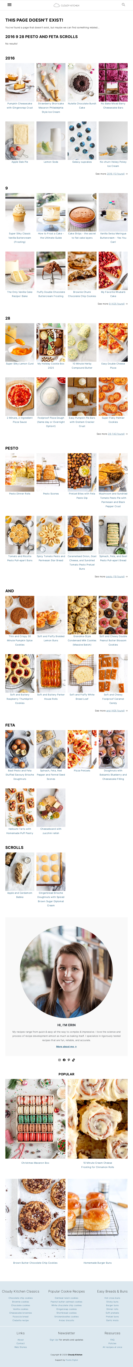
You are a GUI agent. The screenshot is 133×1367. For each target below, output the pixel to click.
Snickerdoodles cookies (66, 1316)
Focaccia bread (21, 1316)
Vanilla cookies (20, 1309)
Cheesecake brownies (20, 1313)
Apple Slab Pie (20, 162)
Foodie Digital (72, 1360)
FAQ (112, 1339)
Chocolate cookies (20, 1305)
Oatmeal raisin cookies (66, 1298)
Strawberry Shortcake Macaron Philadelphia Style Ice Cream (51, 107)
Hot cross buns (112, 1298)
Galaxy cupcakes (82, 162)
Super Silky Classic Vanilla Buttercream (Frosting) (19, 237)
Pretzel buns (112, 1316)
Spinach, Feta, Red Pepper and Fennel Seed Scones (51, 774)
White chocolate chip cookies (66, 1305)
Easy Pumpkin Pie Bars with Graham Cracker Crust (82, 422)
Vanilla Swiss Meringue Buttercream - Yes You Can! (113, 237)
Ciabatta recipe (20, 1320)
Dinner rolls (112, 1309)
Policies (112, 1343)
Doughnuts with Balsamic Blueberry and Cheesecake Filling (113, 774)
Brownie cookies (20, 1301)
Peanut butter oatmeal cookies (66, 1301)
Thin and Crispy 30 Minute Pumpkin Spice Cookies (20, 640)
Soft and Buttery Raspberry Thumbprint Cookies (20, 698)
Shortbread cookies (66, 1313)
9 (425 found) (117, 303)
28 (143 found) (116, 434)
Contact (20, 1343)
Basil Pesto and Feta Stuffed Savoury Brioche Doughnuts (20, 774)
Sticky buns (112, 1301)
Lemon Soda (51, 162)
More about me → (66, 1046)
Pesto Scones (51, 493)
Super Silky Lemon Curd (20, 363)
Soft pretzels (112, 1313)
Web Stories (20, 1347)
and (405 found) (115, 710)
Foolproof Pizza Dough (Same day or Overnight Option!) (51, 422)
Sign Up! (54, 1339)
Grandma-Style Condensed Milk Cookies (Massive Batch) (82, 640)
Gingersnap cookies (66, 1309)
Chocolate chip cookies (21, 1298)
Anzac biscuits (66, 1320)
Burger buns (112, 1305)
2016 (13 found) (116, 173)
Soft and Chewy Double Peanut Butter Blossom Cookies (113, 640)
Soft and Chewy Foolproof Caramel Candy (113, 698)
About (21, 1339)
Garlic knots (112, 1320)
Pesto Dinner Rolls (19, 493)
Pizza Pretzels (82, 770)
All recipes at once (112, 1347)
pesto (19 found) (115, 576)
